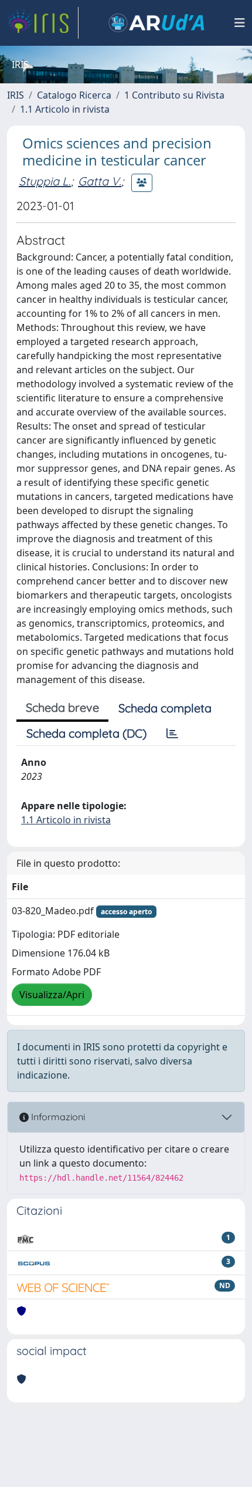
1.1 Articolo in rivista (65, 109)
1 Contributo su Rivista (174, 95)
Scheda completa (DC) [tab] (86, 733)
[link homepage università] (156, 23)
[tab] (172, 733)
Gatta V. (99, 181)
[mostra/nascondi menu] (239, 23)
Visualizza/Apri (51, 994)
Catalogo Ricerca (74, 95)
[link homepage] (43, 23)
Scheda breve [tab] (62, 707)
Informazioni (57, 1117)
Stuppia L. (45, 181)
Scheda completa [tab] (165, 708)
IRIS (15, 95)
